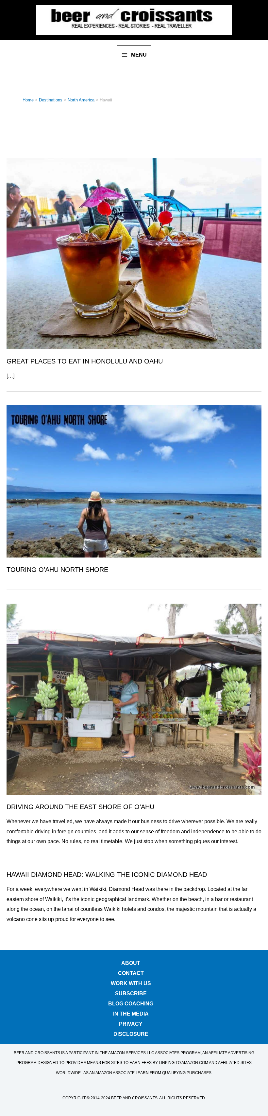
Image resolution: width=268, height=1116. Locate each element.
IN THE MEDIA (131, 1012)
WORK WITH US (131, 982)
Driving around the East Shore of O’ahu (80, 806)
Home (28, 99)
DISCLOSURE (130, 1032)
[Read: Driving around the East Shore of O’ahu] (134, 698)
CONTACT (131, 971)
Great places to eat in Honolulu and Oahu (85, 361)
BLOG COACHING (130, 1002)
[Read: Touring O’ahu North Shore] (134, 481)
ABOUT (130, 961)
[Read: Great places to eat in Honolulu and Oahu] (134, 253)
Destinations (50, 99)
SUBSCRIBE (131, 992)
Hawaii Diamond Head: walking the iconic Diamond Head (107, 874)
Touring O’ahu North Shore (57, 569)
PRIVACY (130, 1022)
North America (81, 99)
